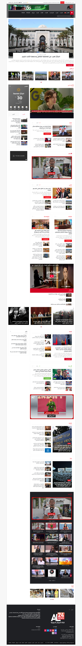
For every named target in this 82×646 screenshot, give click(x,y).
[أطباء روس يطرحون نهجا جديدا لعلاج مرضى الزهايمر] (48, 463)
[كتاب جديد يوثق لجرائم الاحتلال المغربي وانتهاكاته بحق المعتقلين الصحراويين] (48, 439)
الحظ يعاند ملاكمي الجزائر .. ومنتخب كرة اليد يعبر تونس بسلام (38, 389)
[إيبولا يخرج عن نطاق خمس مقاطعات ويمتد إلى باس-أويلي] (48, 474)
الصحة (38, 12)
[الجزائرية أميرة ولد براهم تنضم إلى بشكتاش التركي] (48, 383)
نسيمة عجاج (43, 54)
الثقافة (42, 12)
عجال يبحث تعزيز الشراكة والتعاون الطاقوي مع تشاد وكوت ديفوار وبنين (38, 343)
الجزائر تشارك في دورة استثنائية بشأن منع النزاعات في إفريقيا (68, 78)
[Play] (52, 167)
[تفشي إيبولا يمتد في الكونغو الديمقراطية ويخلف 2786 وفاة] (14, 76)
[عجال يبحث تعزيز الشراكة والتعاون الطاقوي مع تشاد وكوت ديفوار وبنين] (48, 342)
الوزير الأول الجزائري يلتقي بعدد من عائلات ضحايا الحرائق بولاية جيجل (15, 132)
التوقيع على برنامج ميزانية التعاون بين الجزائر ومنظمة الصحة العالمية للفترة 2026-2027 (38, 486)
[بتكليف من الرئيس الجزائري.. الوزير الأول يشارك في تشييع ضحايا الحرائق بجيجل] (24, 138)
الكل (39, 122)
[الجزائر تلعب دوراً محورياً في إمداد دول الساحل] (48, 140)
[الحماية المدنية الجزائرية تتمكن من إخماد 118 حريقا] (69, 145)
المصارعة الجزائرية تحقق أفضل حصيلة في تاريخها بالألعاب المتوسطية (15, 143)
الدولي (57, 12)
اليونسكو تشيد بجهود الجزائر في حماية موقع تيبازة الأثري (38, 449)
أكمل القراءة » (69, 65)
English (23, 12)
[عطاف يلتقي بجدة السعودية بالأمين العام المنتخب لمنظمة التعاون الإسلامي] (46, 244)
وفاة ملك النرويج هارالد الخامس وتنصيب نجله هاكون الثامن (20, 322)
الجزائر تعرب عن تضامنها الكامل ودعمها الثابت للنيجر (41, 56)
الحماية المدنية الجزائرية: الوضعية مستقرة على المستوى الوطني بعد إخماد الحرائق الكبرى (15, 120)
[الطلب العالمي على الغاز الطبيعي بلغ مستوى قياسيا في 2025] (69, 245)
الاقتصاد (46, 12)
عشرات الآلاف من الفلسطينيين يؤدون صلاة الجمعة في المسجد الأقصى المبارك (28, 78)
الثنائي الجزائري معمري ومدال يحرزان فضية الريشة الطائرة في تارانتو (15, 126)
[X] (11, 2)
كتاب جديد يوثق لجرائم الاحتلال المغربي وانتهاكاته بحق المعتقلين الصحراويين (38, 439)
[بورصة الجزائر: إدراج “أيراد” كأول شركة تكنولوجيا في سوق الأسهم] (67, 593)
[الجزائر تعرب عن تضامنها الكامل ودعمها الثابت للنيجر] (41, 38)
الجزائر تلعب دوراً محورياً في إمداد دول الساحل (38, 139)
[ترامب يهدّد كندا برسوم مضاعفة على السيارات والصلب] (48, 336)
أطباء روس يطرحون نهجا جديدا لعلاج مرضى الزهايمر (38, 462)
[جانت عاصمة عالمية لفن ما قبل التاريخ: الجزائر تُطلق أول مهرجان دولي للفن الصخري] (48, 428)
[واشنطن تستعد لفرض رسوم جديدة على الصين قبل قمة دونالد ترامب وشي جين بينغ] (69, 257)
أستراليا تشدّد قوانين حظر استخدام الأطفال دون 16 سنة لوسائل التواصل (37, 596)
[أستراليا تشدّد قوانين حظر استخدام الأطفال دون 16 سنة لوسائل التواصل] (36, 593)
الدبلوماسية (52, 12)
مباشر (67, 12)
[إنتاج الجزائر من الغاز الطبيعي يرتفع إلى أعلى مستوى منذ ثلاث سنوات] (48, 348)
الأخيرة (24, 114)
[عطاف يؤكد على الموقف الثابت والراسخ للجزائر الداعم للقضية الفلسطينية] (46, 250)
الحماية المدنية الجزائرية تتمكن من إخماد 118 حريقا (59, 144)
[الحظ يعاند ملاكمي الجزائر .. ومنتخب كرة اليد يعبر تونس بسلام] (48, 389)
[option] (68, 76)
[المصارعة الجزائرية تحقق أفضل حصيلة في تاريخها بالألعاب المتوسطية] (24, 143)
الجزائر (61, 12)
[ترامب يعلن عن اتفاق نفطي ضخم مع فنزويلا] (54, 76)
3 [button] (51, 599)
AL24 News (56, 642)
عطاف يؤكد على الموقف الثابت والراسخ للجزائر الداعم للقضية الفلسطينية (37, 250)
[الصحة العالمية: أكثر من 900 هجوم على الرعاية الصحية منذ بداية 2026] (48, 480)
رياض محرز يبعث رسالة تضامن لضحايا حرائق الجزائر (59, 388)
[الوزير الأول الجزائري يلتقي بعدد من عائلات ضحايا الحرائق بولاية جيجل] (24, 132)
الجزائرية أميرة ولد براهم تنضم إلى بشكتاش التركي (38, 382)
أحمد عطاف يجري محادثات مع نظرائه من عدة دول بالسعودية (41, 231)
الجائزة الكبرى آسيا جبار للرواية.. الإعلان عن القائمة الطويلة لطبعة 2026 (38, 433)
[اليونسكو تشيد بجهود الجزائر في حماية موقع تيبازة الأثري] (48, 450)
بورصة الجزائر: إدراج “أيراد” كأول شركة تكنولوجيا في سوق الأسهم (67, 596)
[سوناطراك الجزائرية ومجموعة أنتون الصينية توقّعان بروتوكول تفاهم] (69, 140)
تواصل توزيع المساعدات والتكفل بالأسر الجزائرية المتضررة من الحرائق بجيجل (39, 145)
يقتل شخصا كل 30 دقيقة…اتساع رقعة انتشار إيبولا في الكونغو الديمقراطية (38, 469)
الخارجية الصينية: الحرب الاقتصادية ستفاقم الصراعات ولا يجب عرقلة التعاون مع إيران (63, 349)
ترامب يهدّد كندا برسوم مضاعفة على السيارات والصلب (38, 336)
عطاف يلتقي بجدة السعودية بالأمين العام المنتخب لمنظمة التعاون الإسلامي (37, 244)
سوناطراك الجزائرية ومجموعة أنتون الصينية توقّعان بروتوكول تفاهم (59, 140)
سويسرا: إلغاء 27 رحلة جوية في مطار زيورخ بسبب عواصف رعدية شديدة (41, 78)
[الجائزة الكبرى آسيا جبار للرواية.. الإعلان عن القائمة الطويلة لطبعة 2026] (48, 434)
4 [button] (50, 599)
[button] (50, 521)
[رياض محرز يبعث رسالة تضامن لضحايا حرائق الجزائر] (69, 389)
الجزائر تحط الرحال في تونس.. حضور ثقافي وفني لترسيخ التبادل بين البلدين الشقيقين (38, 444)
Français (28, 12)
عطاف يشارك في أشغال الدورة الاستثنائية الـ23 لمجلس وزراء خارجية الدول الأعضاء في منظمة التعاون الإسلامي (42, 2)
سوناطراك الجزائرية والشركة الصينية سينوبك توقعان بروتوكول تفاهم (63, 232)
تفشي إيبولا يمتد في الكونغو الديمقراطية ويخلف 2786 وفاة (14, 78)
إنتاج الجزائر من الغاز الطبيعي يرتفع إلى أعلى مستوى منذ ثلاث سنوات (38, 350)
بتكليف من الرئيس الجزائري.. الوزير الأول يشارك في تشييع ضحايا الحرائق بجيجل (15, 137)
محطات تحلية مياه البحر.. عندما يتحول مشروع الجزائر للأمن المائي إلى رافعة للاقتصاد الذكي (60, 251)
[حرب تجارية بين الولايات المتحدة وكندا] (48, 355)
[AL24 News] (70, 7)
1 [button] (41, 82)
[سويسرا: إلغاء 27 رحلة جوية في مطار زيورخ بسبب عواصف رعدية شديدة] (41, 76)
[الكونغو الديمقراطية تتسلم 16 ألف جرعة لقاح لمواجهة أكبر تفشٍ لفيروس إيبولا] (62, 474)
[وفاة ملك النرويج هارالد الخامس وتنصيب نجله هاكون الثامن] (18, 316)
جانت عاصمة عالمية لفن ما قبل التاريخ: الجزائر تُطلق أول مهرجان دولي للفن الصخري (38, 428)
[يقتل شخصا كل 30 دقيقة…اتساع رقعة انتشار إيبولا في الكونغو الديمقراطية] (48, 469)
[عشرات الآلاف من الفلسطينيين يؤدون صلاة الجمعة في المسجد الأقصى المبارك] (27, 76)
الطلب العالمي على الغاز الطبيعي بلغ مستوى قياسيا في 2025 (60, 245)
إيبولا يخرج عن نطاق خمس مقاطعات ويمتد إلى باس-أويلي (38, 473)
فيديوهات (33, 12)
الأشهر (13, 114)
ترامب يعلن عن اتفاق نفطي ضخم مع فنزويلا (55, 78)
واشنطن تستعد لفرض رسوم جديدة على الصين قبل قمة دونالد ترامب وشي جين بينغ (60, 257)
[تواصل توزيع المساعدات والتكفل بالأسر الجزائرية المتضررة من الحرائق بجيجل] (48, 145)
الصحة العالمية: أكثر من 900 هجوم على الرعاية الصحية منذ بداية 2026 (38, 480)
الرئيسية (41, 642)
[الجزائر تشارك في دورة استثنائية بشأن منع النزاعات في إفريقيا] (68, 76)
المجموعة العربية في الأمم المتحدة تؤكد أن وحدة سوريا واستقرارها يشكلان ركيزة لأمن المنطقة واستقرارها (38, 208)
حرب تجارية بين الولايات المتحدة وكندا (38, 355)
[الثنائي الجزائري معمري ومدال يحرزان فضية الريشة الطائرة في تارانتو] (24, 127)
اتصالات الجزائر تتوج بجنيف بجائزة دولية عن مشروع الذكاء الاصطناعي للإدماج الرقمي (52, 595)
